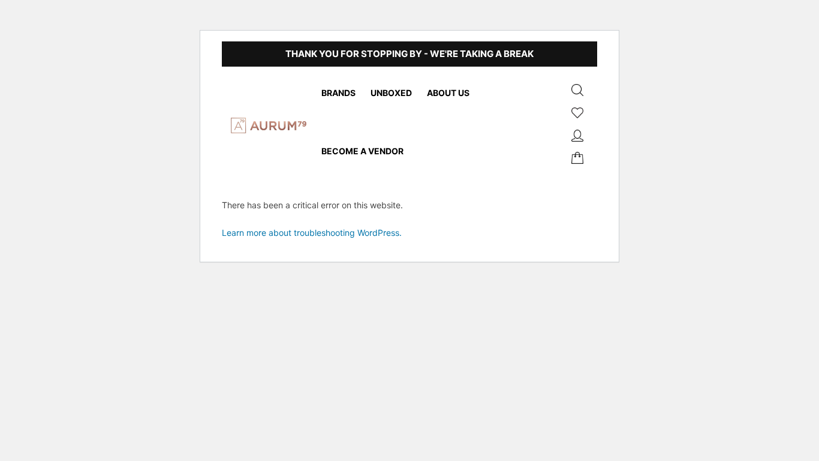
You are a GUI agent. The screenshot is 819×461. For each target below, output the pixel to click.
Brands (338, 93)
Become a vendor (362, 151)
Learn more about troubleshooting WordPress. (312, 232)
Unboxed (391, 93)
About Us (448, 93)
